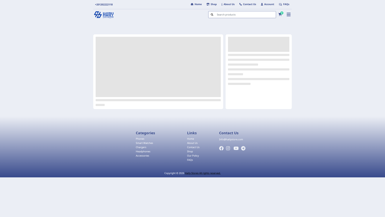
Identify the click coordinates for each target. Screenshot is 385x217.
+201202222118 (104, 4)
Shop (190, 151)
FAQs (190, 160)
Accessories (142, 155)
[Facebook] (221, 148)
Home (190, 138)
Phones (140, 138)
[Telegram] (243, 148)
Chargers (141, 147)
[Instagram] (228, 148)
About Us (192, 143)
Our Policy (193, 155)
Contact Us (193, 147)
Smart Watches (144, 143)
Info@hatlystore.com (231, 139)
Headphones (143, 151)
